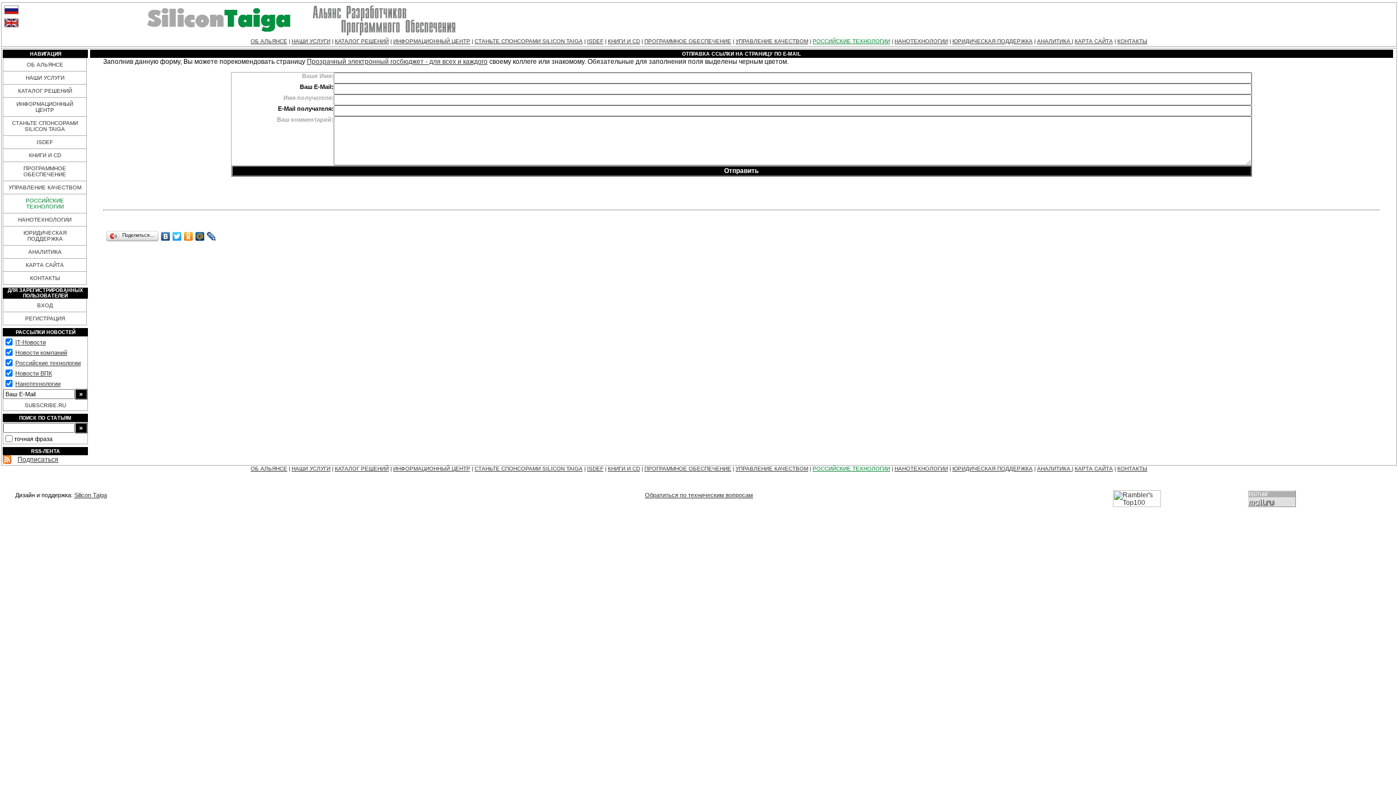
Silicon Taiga (90, 495)
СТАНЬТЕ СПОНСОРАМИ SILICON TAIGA (529, 41)
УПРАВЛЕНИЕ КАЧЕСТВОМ (772, 41)
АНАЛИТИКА (1054, 41)
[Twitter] (177, 236)
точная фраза (33, 439)
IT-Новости (30, 342)
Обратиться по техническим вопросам (699, 495)
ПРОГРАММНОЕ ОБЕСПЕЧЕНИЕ (687, 41)
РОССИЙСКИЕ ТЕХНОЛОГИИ (851, 41)
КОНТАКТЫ (1132, 41)
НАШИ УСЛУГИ (311, 41)
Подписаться (37, 459)
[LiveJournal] (211, 236)
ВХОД (45, 305)
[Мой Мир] (200, 236)
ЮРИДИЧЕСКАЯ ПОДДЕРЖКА (992, 41)
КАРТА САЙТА (1094, 41)
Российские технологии (48, 363)
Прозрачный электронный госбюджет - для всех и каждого (397, 62)
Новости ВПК (33, 373)
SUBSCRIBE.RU (45, 405)
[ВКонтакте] (165, 236)
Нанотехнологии (38, 383)
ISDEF (595, 41)
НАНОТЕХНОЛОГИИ (921, 41)
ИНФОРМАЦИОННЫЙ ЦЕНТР (431, 41)
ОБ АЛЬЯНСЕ (269, 41)
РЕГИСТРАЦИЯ (45, 318)
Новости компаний (41, 352)
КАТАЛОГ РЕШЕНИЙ (362, 41)
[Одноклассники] (188, 236)
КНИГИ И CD (624, 41)
